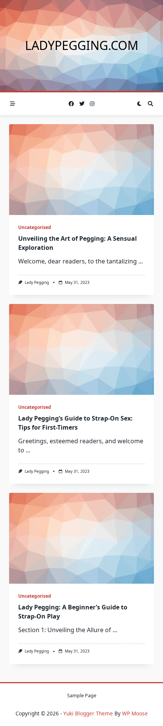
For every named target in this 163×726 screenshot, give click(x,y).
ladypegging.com (81, 45)
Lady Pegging (37, 282)
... (140, 261)
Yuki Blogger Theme (88, 713)
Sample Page (81, 695)
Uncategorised (34, 227)
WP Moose (135, 713)
